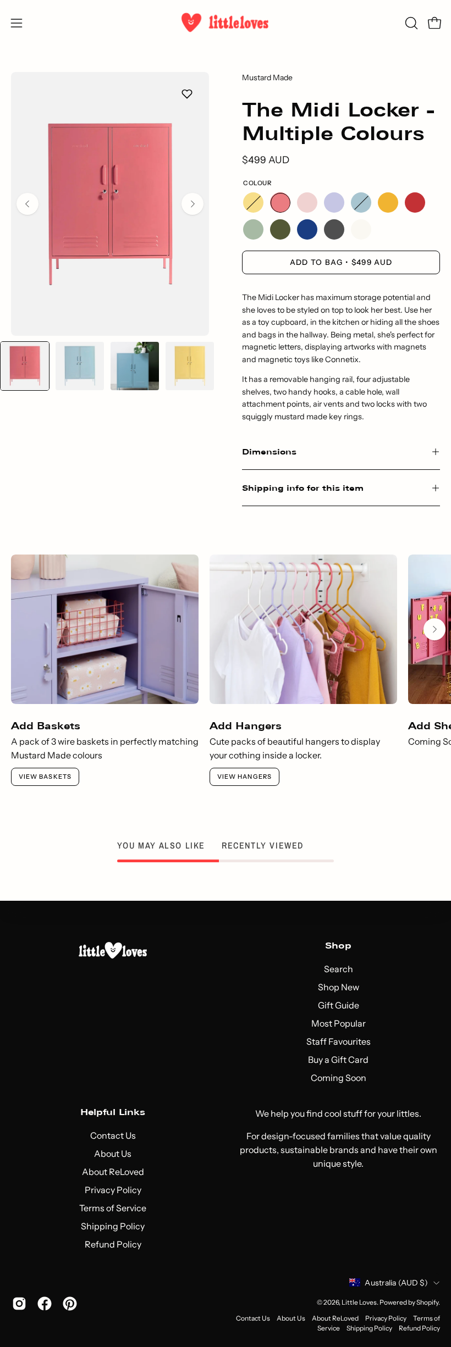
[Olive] (280, 229)
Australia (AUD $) (396, 1283)
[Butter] (253, 202)
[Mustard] (388, 202)
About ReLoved (113, 1171)
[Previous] (27, 204)
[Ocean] (361, 202)
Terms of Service (112, 1207)
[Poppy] (415, 202)
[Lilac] (334, 202)
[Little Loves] (225, 22)
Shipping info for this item (303, 487)
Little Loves (359, 1302)
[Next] (193, 204)
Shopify (427, 1302)
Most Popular (338, 1023)
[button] (410, 23)
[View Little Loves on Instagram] (19, 1303)
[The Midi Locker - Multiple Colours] (25, 366)
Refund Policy (113, 1244)
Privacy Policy (113, 1189)
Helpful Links (112, 1112)
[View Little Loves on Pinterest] (70, 1303)
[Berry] (280, 202)
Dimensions (269, 451)
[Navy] (307, 229)
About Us (112, 1153)
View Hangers (244, 776)
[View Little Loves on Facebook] (44, 1303)
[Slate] (334, 229)
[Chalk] (361, 229)
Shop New (338, 987)
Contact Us (113, 1135)
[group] (225, 670)
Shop (338, 945)
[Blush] (307, 202)
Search (338, 968)
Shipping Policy (113, 1226)
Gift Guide (338, 1005)
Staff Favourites (338, 1041)
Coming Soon (338, 1077)
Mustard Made (267, 77)
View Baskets (45, 776)
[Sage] (253, 229)
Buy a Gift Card (338, 1059)
